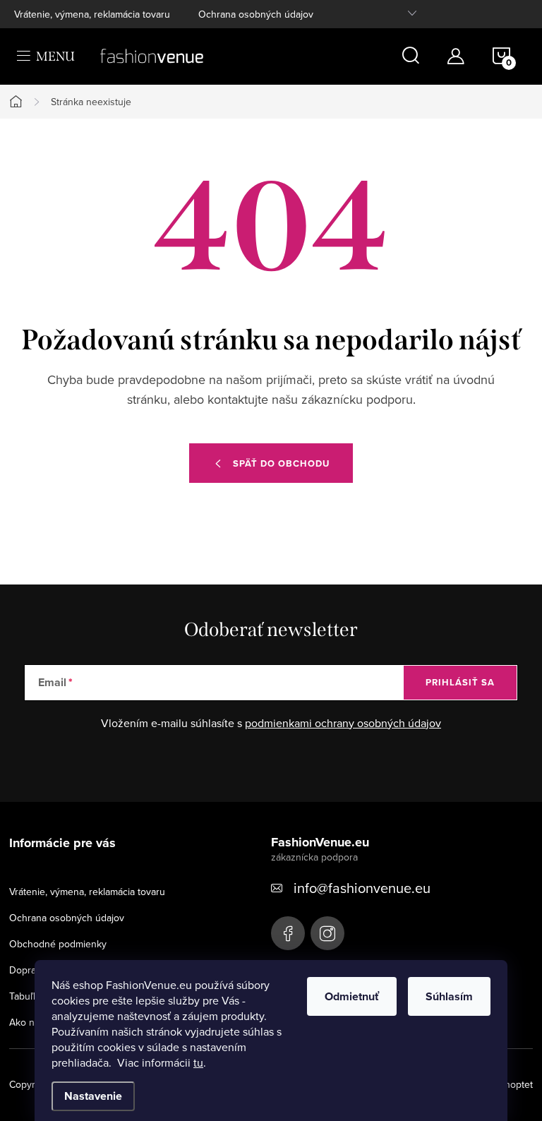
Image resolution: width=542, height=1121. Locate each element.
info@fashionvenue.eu (362, 887)
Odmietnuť (352, 996)
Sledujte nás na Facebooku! (288, 933)
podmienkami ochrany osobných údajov (343, 723)
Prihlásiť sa (460, 682)
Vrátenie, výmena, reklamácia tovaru (92, 14)
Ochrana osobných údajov (255, 14)
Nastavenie (93, 1096)
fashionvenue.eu (327, 933)
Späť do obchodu (281, 463)
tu (198, 1062)
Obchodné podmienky (58, 944)
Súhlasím (449, 996)
